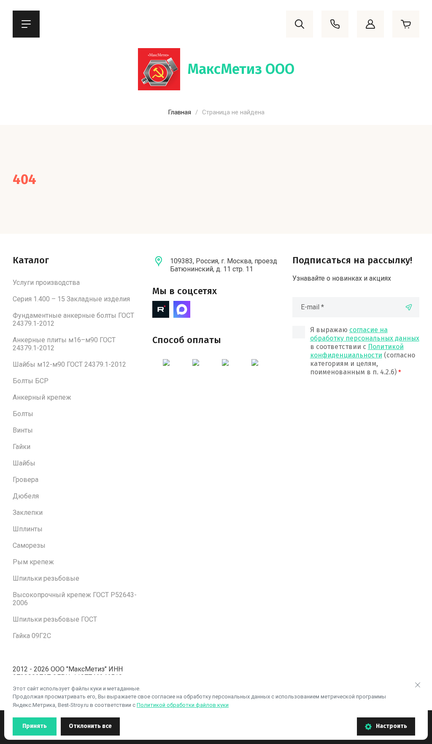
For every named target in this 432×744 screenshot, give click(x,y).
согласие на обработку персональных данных (364, 334)
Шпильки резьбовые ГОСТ (55, 619)
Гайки (21, 447)
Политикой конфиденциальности (357, 351)
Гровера (25, 480)
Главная (179, 112)
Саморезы (29, 545)
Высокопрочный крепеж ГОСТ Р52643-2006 (75, 599)
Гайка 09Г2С (32, 636)
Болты (23, 414)
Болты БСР (31, 381)
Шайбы (24, 463)
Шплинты (28, 529)
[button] (26, 24)
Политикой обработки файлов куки (183, 705)
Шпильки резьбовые (46, 578)
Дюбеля (26, 496)
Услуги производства (46, 283)
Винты (23, 430)
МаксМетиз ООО (240, 69)
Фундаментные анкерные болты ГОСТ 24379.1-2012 (73, 319)
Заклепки (28, 513)
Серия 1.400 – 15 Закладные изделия (71, 299)
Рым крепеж (33, 562)
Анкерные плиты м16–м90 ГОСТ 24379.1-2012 (64, 344)
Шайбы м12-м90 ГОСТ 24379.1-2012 (69, 364)
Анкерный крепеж (42, 397)
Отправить (408, 307)
